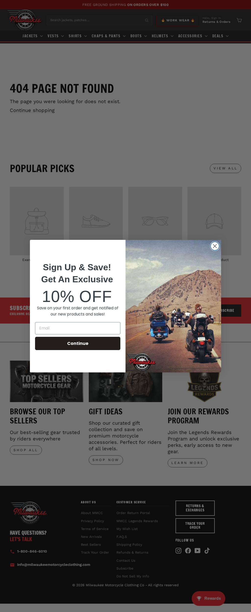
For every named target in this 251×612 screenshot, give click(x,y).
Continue (77, 343)
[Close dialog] (215, 246)
